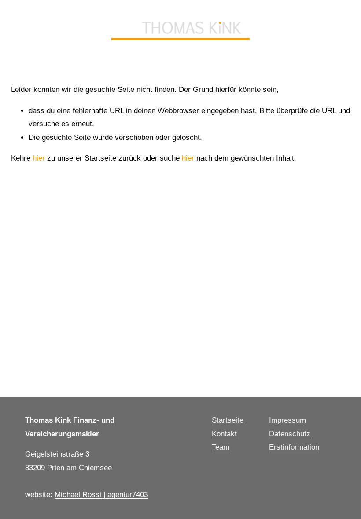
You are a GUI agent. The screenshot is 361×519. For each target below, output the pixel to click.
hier (39, 158)
